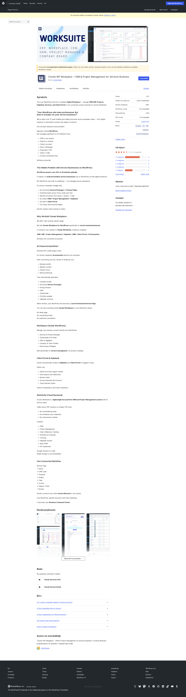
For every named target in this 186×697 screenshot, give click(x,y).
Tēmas (44, 671)
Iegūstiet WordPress (175, 3)
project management (142, 134)
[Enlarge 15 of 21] (107, 516)
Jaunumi (10, 671)
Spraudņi (45, 674)
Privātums (11, 677)
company (138, 126)
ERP (147, 126)
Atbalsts (146, 88)
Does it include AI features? (46, 627)
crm (143, 126)
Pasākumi (114, 671)
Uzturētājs (11, 674)
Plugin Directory (13, 10)
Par (9, 668)
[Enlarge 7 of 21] (82, 516)
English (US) (145, 121)
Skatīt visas (145, 174)
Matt (147, 671)
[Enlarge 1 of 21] (58, 516)
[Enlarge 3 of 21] (58, 549)
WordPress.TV (81, 677)
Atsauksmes (60, 88)
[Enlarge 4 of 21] (58, 561)
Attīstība (86, 88)
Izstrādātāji (80, 674)
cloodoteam (57, 80)
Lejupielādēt (144, 78)
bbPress (148, 674)
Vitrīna (44, 668)
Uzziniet (79, 668)
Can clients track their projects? (48, 621)
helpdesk (145, 130)
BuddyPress (149, 677)
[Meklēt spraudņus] (28, 22)
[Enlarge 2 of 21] (58, 529)
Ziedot (113, 674)
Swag (113, 677)
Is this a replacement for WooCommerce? (51, 614)
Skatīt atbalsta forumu (123, 191)
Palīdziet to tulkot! (110, 15)
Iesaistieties (115, 668)
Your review (119, 174)
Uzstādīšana (73, 88)
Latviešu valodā (31, 686)
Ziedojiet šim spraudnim (123, 210)
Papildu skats (120, 139)
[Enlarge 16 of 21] (107, 556)
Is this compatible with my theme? (49, 608)
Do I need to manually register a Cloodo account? (54, 602)
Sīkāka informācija (45, 88)
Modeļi (44, 677)
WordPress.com (151, 668)
